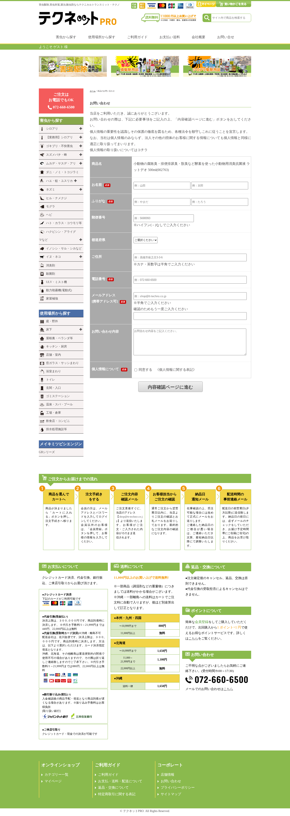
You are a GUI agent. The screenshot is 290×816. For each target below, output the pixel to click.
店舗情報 (167, 774)
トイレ (50, 379)
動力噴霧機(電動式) (59, 290)
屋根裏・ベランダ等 (59, 338)
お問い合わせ (171, 781)
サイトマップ (171, 794)
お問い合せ (225, 37)
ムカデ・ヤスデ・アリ (61, 163)
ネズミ (50, 189)
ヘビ (49, 214)
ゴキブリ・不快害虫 (59, 146)
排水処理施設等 (56, 429)
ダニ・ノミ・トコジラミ (62, 172)
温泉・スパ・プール (59, 404)
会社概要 (198, 37)
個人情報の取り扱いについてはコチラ (119, 150)
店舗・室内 (53, 354)
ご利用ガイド (137, 37)
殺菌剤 (50, 273)
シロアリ (52, 128)
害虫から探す (66, 37)
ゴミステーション (58, 396)
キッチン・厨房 (56, 346)
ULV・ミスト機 (56, 282)
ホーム (93, 91)
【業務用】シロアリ (59, 137)
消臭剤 (50, 265)
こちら (193, 638)
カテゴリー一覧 (56, 774)
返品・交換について (113, 787)
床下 (49, 329)
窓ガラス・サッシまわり (62, 363)
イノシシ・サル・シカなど (64, 248)
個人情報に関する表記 (176, 369)
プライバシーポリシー (178, 787)
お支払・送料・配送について (120, 781)
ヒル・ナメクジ (56, 198)
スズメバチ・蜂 (56, 154)
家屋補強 (52, 298)
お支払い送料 (169, 37)
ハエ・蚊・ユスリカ (59, 180)
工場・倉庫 (53, 412)
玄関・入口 (53, 387)
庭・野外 (52, 321)
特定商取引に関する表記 (116, 794)
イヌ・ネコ (53, 256)
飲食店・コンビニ (58, 421)
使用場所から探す (101, 37)
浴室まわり (53, 371)
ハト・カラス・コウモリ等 (64, 223)
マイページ (53, 781)
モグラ (50, 206)
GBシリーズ (47, 452)
